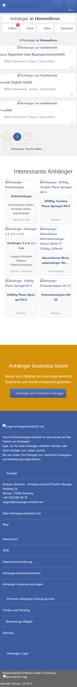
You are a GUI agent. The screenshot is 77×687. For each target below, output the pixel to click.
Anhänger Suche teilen (26, 149)
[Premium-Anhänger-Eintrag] (68, 172)
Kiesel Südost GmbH (16, 82)
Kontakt (12, 473)
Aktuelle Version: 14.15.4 (15, 683)
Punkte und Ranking (16, 610)
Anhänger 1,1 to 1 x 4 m (21, 245)
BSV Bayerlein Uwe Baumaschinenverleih (32, 54)
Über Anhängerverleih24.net (22, 513)
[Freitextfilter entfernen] (57, 6)
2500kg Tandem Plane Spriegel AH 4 (56, 203)
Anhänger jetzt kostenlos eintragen (40, 393)
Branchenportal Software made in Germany (28, 675)
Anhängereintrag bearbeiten (22, 573)
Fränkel (6, 110)
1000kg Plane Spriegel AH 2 (21, 297)
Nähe (47, 28)
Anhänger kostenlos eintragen (23, 584)
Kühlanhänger (21, 196)
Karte (30, 28)
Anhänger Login (17, 653)
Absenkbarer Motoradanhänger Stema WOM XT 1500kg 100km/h (56, 261)
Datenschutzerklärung (17, 561)
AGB (6, 550)
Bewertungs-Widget (19, 621)
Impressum (10, 539)
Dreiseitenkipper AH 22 (55, 297)
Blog (6, 524)
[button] (7, 137)
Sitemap (8, 633)
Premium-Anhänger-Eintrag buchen (31, 598)
